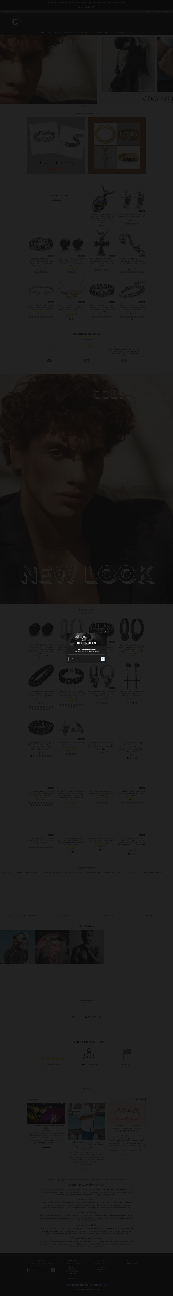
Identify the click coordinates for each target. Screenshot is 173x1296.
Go (103, 658)
